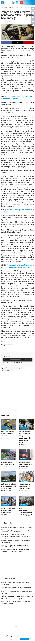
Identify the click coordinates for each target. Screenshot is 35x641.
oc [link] (12, 370)
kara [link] (11, 368)
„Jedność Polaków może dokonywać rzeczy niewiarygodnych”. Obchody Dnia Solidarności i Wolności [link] (25, 438)
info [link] (23, 368)
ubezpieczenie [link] (6, 370)
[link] (2, 2)
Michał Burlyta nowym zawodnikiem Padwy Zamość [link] (17, 596)
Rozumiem (24, 639)
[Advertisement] (17, 391)
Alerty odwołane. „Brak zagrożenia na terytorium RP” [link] (25, 464)
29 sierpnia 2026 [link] (23, 517)
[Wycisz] (25, 360)
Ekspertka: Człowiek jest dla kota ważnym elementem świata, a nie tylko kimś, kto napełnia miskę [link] (17, 536)
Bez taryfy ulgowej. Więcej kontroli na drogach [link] (7, 434)
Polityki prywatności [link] (14, 639)
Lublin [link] (6, 368)
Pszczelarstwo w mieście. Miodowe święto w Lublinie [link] (24, 486)
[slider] (29, 359)
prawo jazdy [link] (17, 368)
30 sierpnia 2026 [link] (5, 438)
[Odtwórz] (4, 360)
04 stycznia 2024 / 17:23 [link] (6, 21)
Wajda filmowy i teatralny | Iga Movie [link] (13, 599)
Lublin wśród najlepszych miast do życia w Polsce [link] (17, 527)
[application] (17, 359)
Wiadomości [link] (6, 428)
